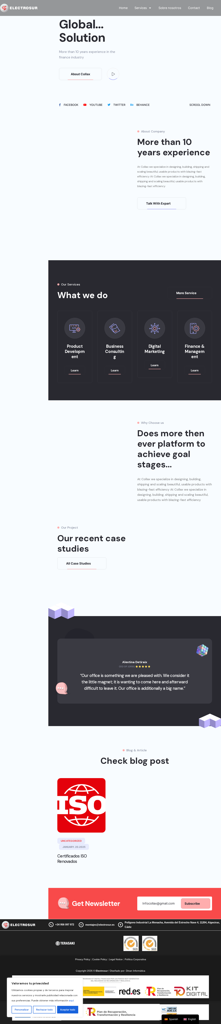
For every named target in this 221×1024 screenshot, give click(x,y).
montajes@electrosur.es (99, 924)
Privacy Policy (82, 959)
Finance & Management (195, 351)
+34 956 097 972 (64, 924)
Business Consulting (114, 351)
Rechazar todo (44, 1009)
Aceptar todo (67, 1009)
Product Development (75, 351)
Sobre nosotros (169, 8)
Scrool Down (199, 105)
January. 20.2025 (74, 846)
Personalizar (22, 1009)
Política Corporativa (135, 959)
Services (140, 8)
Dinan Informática (135, 970)
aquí (71, 1000)
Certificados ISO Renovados (72, 858)
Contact (194, 8)
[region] (45, 997)
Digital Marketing (155, 349)
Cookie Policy (99, 959)
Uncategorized (71, 840)
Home (123, 8)
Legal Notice (116, 959)
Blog (210, 8)
